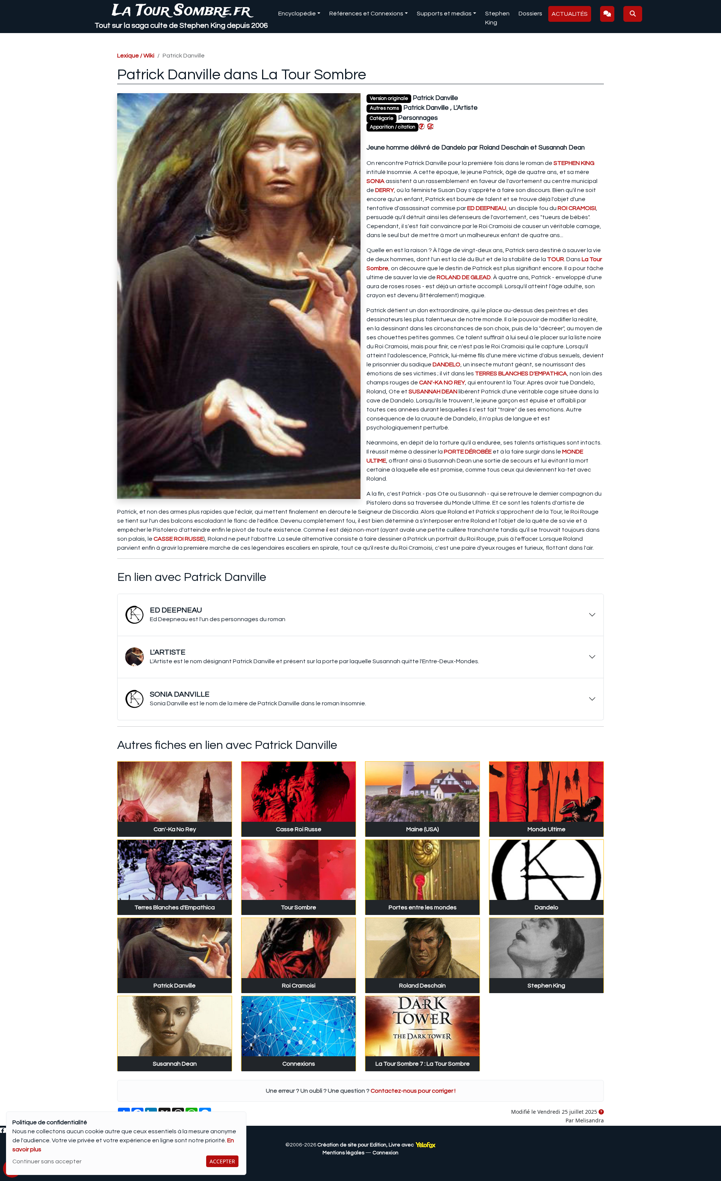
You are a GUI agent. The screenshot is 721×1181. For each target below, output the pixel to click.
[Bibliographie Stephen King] (430, 126)
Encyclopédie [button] (297, 14)
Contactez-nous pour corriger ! (413, 1091)
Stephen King (497, 18)
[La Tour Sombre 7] (421, 126)
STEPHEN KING (574, 163)
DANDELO (446, 364)
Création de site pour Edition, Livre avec (366, 1145)
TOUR (555, 259)
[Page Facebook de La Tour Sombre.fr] (2, 1131)
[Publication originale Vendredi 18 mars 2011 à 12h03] (601, 1112)
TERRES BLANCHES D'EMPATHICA (521, 373)
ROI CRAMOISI (577, 208)
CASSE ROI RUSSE (179, 539)
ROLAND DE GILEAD (464, 277)
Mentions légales (343, 1152)
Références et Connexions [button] (366, 14)
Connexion (385, 1152)
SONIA (376, 181)
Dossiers (530, 14)
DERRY (384, 190)
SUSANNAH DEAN (433, 392)
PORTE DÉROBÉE (468, 452)
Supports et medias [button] (444, 14)
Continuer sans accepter (46, 1161)
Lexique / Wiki (135, 56)
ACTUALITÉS (570, 14)
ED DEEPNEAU (486, 208)
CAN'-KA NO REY (442, 383)
